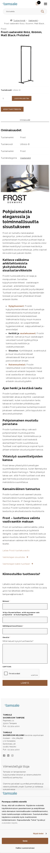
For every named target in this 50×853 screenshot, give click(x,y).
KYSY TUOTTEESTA (12, 109)
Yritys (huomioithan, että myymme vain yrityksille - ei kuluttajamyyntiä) (21, 613)
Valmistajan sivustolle (14, 557)
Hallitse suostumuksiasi (25, 848)
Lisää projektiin (21, 98)
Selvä (25, 841)
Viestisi (7, 637)
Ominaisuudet (25, 120)
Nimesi (6, 601)
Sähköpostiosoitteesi (13, 626)
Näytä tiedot (38, 833)
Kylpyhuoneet (16, 306)
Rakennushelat (17, 364)
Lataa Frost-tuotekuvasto (16, 550)
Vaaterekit (33, 20)
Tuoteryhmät (19, 20)
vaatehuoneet (27, 333)
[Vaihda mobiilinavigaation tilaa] (45, 4)
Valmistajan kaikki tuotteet (16, 564)
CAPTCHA (7, 667)
